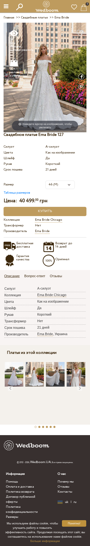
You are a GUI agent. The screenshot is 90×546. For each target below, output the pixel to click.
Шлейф (9, 158)
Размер (9, 184)
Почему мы (66, 481)
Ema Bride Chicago (48, 219)
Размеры (12, 516)
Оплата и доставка (20, 486)
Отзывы (63, 486)
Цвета (8, 153)
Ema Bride (42, 231)
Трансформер (14, 225)
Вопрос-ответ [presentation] (34, 276)
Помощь (12, 481)
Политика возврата (20, 491)
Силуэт (9, 147)
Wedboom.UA (40, 462)
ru (75, 502)
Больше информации (45, 541)
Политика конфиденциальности (22, 509)
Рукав (8, 164)
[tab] (13, 276)
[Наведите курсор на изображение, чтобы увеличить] (45, 77)
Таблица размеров (17, 192)
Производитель (15, 231)
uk (66, 502)
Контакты (65, 491)
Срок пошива (13, 170)
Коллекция (12, 220)
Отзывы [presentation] (56, 276)
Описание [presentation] (12, 276)
